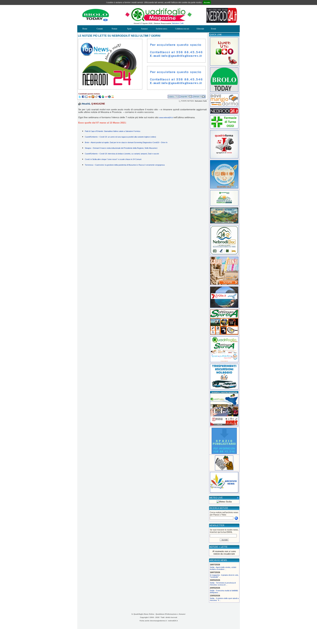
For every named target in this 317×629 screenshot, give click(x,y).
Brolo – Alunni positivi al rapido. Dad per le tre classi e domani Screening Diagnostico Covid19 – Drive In (126, 142)
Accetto (207, 2)
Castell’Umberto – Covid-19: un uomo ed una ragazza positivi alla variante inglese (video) (120, 137)
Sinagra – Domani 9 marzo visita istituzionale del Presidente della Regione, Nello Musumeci (121, 148)
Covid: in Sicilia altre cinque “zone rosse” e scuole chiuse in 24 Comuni (113, 159)
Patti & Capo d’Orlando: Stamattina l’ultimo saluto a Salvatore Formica (112, 131)
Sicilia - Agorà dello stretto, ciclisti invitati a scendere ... (223, 568)
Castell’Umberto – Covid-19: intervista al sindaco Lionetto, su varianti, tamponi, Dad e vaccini (122, 154)
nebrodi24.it (173, 621)
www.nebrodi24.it (166, 118)
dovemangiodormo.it (158, 621)
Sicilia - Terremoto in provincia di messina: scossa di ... (223, 584)
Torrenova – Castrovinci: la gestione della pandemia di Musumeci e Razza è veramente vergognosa (125, 165)
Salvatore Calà (177, 23)
